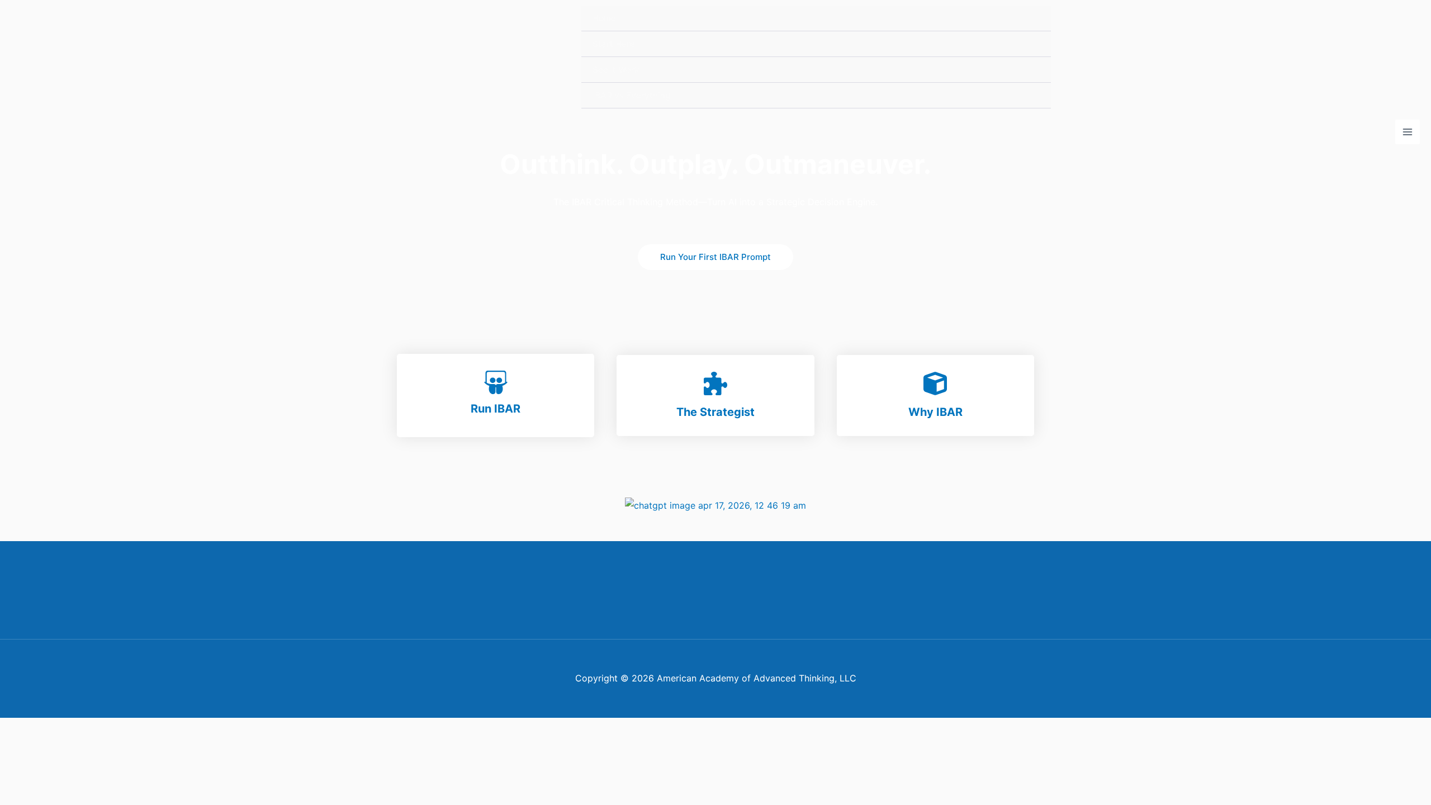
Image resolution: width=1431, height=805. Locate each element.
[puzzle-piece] (715, 383)
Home (604, 18)
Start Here (614, 44)
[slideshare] (496, 382)
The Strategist (715, 412)
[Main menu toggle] (1407, 132)
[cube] (935, 383)
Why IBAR (935, 412)
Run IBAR (495, 408)
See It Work (616, 69)
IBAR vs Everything (631, 95)
